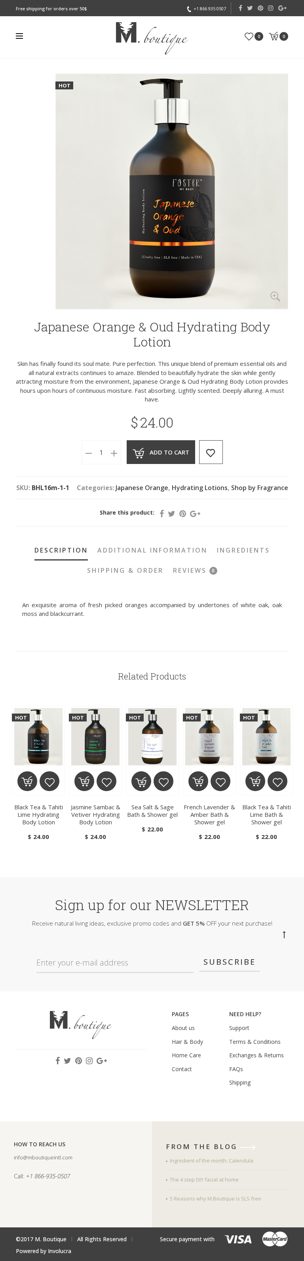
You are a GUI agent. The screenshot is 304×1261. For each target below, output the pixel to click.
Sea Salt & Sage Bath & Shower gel (152, 810)
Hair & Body (187, 1041)
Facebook (240, 8)
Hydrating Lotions (200, 487)
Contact (182, 1069)
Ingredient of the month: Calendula (211, 1160)
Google (282, 8)
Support (239, 1028)
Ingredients (243, 550)
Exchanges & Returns (256, 1055)
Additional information (152, 550)
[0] (249, 36)
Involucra (59, 1251)
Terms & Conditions (255, 1041)
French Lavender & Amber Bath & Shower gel (209, 814)
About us (183, 1028)
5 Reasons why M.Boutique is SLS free (215, 1198)
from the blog (203, 1147)
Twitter (250, 8)
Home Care (186, 1055)
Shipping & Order (125, 570)
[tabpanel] (38, 774)
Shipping (240, 1082)
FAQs (236, 1069)
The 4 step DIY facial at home (204, 1179)
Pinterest (260, 8)
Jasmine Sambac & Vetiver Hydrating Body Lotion (95, 814)
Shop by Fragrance (259, 487)
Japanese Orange (142, 487)
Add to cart (169, 452)
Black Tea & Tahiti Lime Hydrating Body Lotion (38, 814)
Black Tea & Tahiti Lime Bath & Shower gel (266, 814)
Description (61, 550)
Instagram (271, 8)
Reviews (194, 570)
